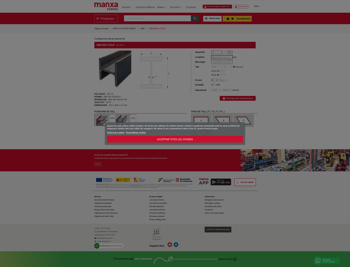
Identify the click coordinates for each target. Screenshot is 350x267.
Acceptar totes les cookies (175, 139)
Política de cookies (115, 132)
